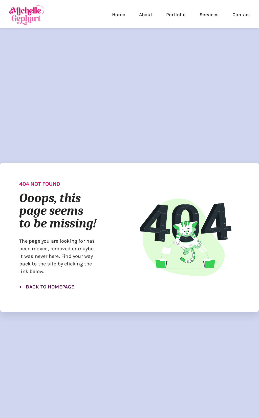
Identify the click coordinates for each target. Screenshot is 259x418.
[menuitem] (118, 15)
